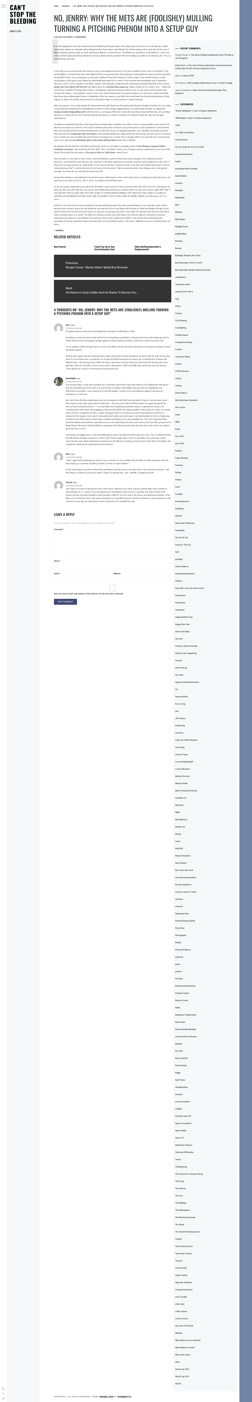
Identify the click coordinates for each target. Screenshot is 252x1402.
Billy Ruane (180, 219)
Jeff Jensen (180, 718)
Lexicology (180, 747)
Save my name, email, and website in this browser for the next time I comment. (89, 594)
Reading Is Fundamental (185, 1015)
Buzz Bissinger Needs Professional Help (192, 270)
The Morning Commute (185, 1217)
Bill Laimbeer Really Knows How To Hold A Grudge (210, 83)
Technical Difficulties (184, 1152)
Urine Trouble (181, 1297)
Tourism (178, 1261)
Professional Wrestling (185, 986)
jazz (177, 711)
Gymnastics (180, 595)
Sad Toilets (180, 1080)
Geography (180, 530)
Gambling (179, 508)
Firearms (179, 465)
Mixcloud (179, 805)
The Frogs (179, 1181)
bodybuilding (180, 234)
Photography (180, 935)
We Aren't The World (184, 1326)
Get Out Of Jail (181, 537)
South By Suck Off (183, 1116)
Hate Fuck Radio (182, 631)
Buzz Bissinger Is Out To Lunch (188, 263)
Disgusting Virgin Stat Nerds (83, 134)
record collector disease (186, 1036)
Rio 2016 (179, 1051)
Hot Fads (179, 675)
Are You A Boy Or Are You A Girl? (189, 147)
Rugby (177, 1073)
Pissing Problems (183, 950)
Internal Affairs (181, 696)
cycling (178, 385)
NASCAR (179, 848)
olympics (179, 899)
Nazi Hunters (181, 863)
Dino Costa (180, 407)
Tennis (178, 1159)
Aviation (178, 183)
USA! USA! (179, 1304)
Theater (178, 1239)
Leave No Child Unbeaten (186, 740)
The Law (179, 1196)
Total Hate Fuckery (183, 1253)
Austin (178, 161)
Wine (177, 1362)
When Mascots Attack (185, 1347)
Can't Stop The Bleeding (23, 14)
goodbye (179, 559)
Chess (178, 306)
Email (57, 573)
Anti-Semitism (181, 140)
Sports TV (179, 1138)
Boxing (178, 248)
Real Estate (180, 1022)
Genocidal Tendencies (185, 523)
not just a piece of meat (185, 892)
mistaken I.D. (181, 798)
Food (177, 487)
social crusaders (182, 1101)
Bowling (178, 241)
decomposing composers (186, 400)
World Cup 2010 (182, 1369)
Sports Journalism (183, 1123)
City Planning (181, 320)
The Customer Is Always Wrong (189, 1174)
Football (178, 494)
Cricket (178, 364)
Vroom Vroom (181, 1318)
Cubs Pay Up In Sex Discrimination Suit (104, 248)
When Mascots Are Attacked (187, 1340)
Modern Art (180, 827)
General (178, 516)
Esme (177, 429)
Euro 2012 (179, 436)
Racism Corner (181, 1000)
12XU (177, 125)
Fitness (178, 480)
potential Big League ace (117, 87)
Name (57, 561)
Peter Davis (180, 65)
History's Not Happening (186, 653)
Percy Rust (180, 928)
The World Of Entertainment (187, 1232)
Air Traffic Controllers (184, 132)
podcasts (179, 957)
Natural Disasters (183, 856)
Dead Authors (181, 393)
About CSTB (15, 31)
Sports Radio (181, 1130)
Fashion (178, 451)
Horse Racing (181, 668)
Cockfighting (180, 328)
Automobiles (181, 176)
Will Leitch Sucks (182, 1355)
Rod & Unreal (181, 1065)
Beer (177, 205)
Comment (59, 529)
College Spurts (181, 335)
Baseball (60, 230)
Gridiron (178, 581)
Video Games (181, 1311)
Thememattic (124, 1397)
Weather (178, 1333)
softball (178, 1109)
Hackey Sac (180, 602)
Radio (177, 1007)
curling (178, 378)
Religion (178, 1044)
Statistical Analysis (183, 1145)
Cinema (178, 313)
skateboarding (181, 1087)
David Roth (81, 37)
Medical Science (182, 776)
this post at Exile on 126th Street (101, 152)
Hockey (178, 660)
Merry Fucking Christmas (186, 790)
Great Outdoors (182, 566)
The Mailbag (180, 1203)
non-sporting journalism (185, 877)
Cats (177, 299)
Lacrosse (179, 733)
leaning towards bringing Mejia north (70, 112)
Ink (176, 689)
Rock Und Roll (181, 1058)
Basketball (179, 197)
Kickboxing (180, 725)
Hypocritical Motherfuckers (187, 682)
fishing (178, 472)
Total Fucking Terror (184, 1246)
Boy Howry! (60, 246)
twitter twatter (181, 1275)
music (178, 841)
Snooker (179, 1094)
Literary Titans (181, 754)
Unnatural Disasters (184, 1290)
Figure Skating (181, 458)
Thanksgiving (181, 1167)
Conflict (178, 349)
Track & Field (181, 1268)
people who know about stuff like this (70, 87)
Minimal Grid (106, 1397)
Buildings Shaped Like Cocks (188, 255)
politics (178, 971)
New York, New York (184, 870)
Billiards (178, 212)
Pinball (178, 942)
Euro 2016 (179, 443)
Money (178, 834)
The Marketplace (182, 1210)
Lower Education (182, 769)
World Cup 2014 (182, 1376)
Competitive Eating (183, 342)
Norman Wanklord (183, 885)
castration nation (182, 284)
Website (116, 573)
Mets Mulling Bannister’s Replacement (148, 248)
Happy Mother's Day (184, 617)
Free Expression (182, 501)
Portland (179, 979)
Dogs (177, 414)
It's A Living (180, 704)
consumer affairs (182, 357)
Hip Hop (178, 639)
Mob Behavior (181, 819)
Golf (177, 552)
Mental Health (181, 783)
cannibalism (180, 277)
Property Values (182, 993)
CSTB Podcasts (182, 371)
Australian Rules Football (186, 169)
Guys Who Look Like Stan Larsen (189, 588)
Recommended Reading (185, 1029)
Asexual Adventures (184, 154)
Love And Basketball (184, 762)
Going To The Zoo (183, 545)
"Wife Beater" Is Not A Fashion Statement (193, 118)
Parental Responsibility (185, 921)
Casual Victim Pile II (184, 291)
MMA (177, 812)
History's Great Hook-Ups (186, 646)
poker (177, 964)
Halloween (180, 610)
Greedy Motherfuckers (185, 574)
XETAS (178, 1384)
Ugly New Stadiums (183, 1282)
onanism (179, 906)
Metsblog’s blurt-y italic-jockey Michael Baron (97, 140)
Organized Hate (182, 913)
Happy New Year (182, 624)
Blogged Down (181, 226)
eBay (177, 422)
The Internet (180, 1188)
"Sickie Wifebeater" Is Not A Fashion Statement (196, 111)
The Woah (179, 1224)
